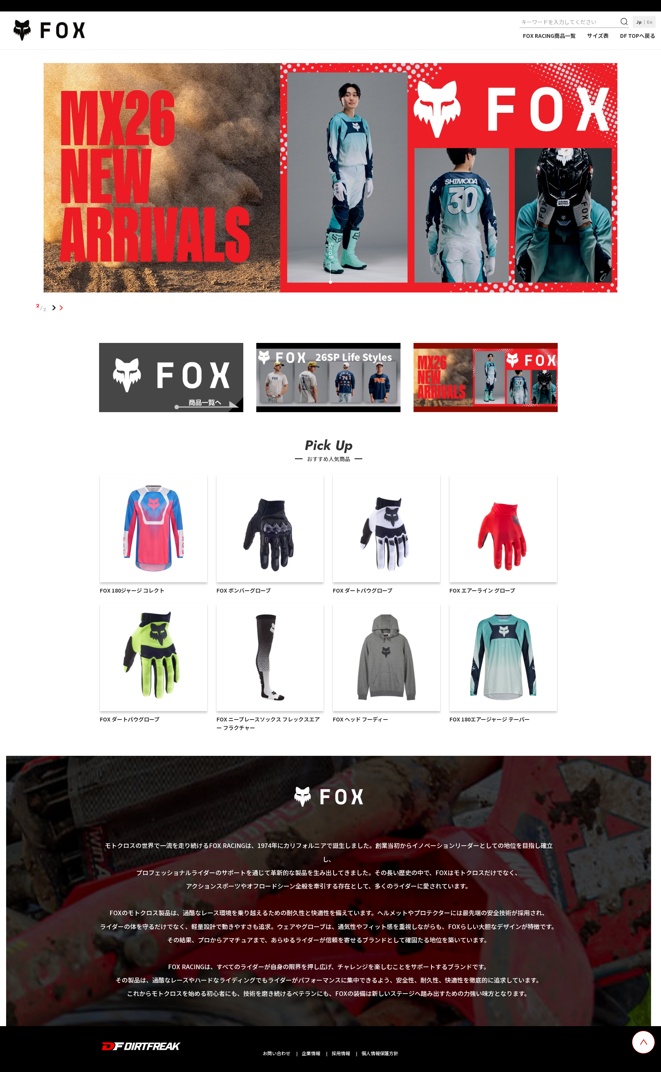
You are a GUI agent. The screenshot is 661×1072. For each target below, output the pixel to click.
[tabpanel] (330, 179)
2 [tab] (61, 307)
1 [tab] (54, 307)
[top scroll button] (643, 1042)
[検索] (625, 22)
